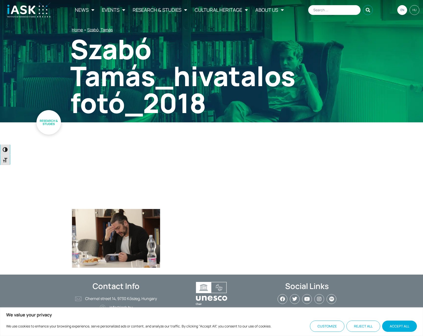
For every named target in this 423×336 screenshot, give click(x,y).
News (82, 10)
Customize (327, 326)
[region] (211, 321)
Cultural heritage (218, 10)
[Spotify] (331, 299)
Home (77, 30)
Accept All (399, 326)
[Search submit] (368, 10)
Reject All (363, 326)
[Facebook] (282, 299)
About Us (266, 10)
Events (110, 10)
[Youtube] (307, 299)
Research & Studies (157, 10)
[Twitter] (295, 299)
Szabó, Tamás (100, 30)
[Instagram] (319, 299)
